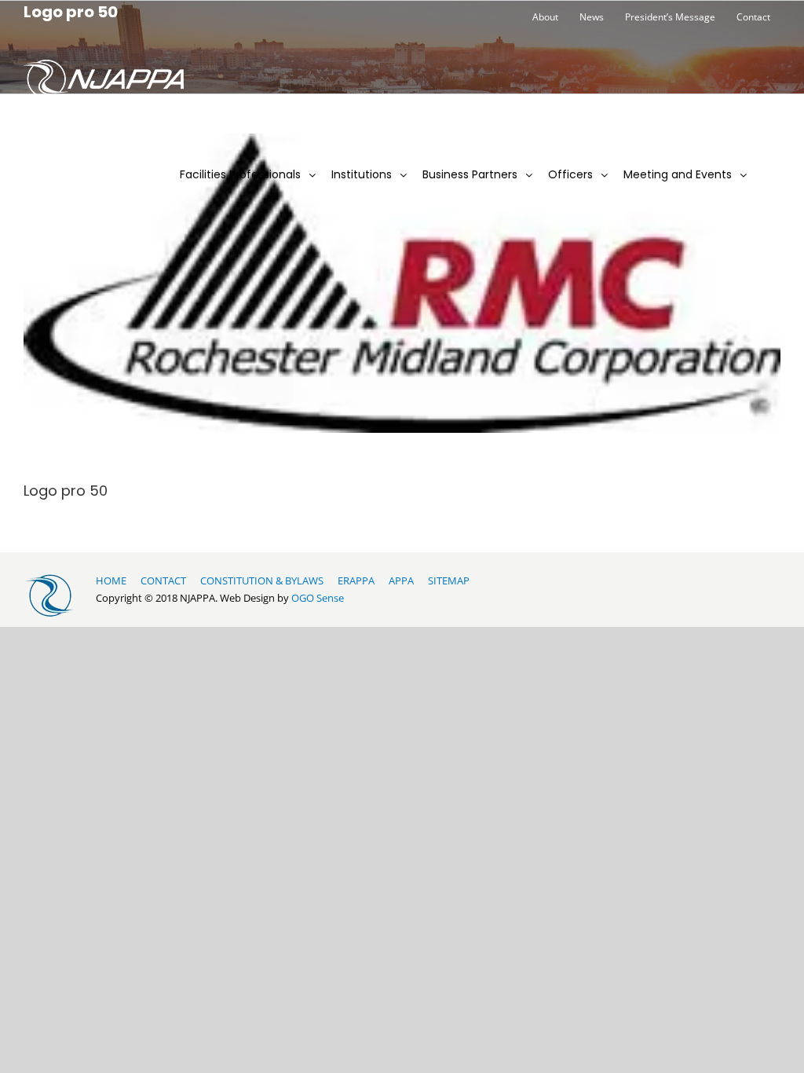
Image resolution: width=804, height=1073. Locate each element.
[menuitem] (545, 17)
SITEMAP (449, 580)
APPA (401, 580)
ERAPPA (356, 580)
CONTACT (163, 580)
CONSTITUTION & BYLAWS (261, 580)
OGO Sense (317, 598)
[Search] (767, 160)
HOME (111, 580)
